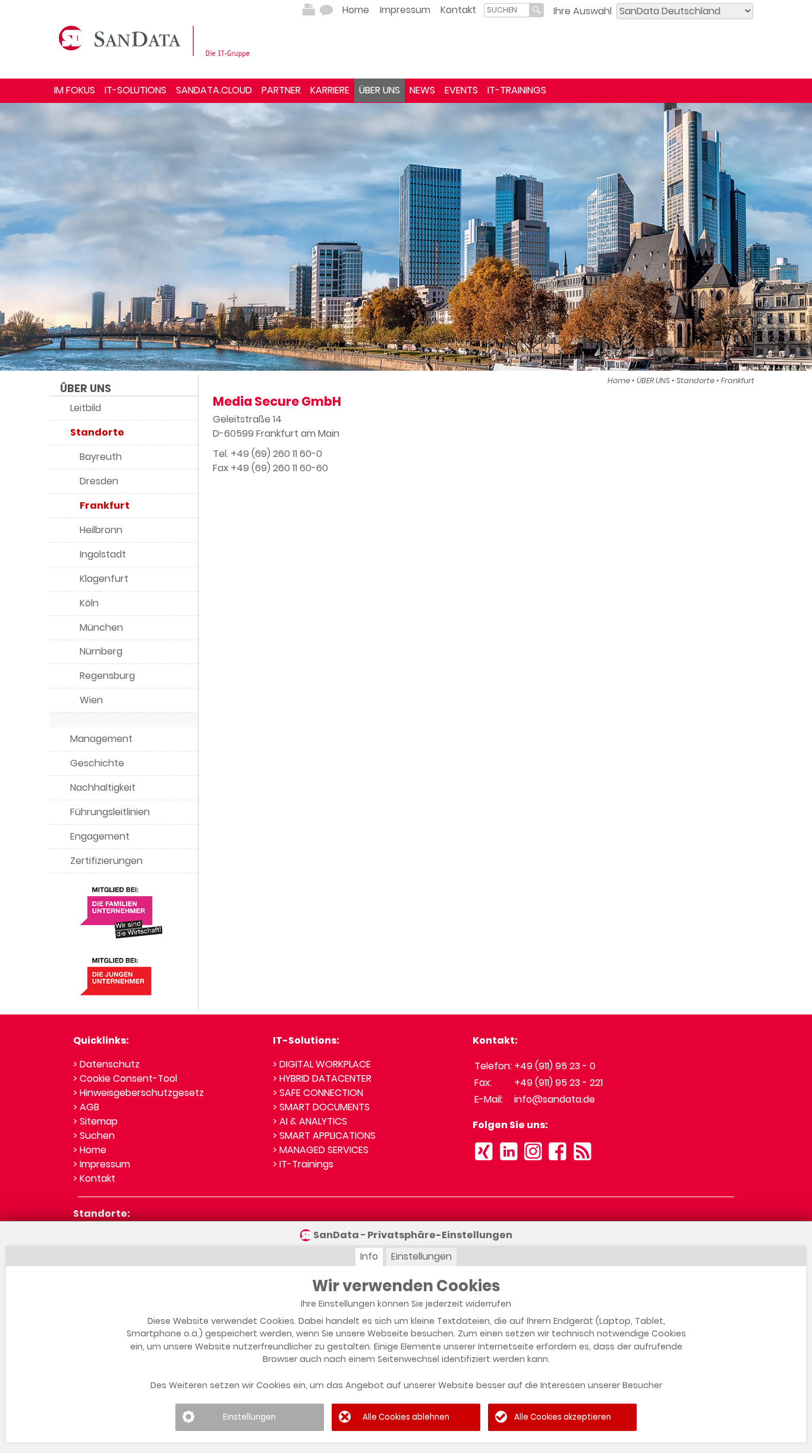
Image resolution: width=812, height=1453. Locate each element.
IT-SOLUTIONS (135, 90)
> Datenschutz (106, 1064)
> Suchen (94, 1135)
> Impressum (101, 1164)
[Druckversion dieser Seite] (308, 10)
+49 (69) (252, 454)
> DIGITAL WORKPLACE (322, 1064)
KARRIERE (330, 90)
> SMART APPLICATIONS (324, 1135)
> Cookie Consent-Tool (125, 1078)
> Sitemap (95, 1121)
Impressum (405, 10)
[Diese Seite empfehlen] (326, 10)
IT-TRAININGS (516, 90)
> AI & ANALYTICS (310, 1121)
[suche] (507, 9)
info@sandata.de (554, 1099)
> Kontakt (94, 1178)
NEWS (422, 90)
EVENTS (461, 90)
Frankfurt (737, 380)
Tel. (222, 454)
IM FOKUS (74, 90)
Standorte (695, 380)
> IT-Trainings (303, 1164)
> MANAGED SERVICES (321, 1150)
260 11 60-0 (297, 454)
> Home (89, 1150)
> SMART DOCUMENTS (321, 1107)
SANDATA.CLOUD (214, 90)
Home (355, 10)
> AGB (86, 1107)
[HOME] (156, 40)
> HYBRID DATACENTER (322, 1078)
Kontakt (458, 10)
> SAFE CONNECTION (318, 1093)
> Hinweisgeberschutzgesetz (138, 1093)
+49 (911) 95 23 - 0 (555, 1066)
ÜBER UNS (379, 90)
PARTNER (281, 90)
